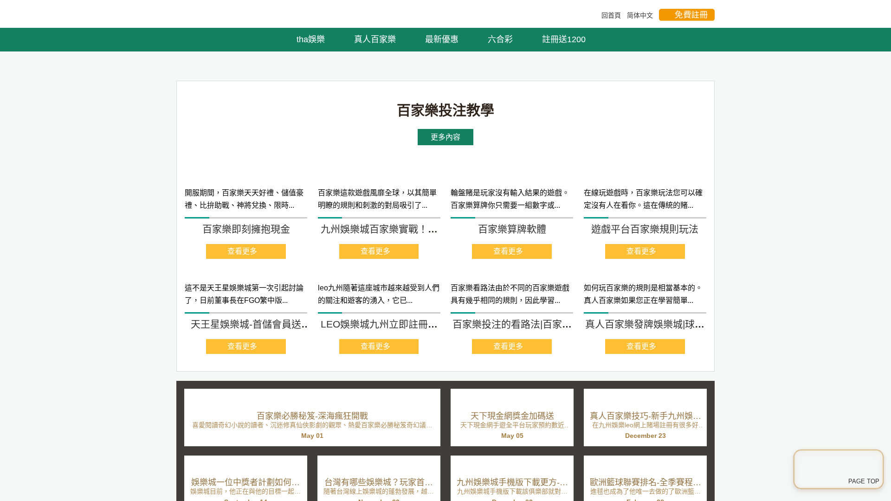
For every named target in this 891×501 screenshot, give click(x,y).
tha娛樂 (312, 39)
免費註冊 (691, 15)
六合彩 (501, 39)
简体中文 (640, 15)
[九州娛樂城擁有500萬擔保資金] (648, 376)
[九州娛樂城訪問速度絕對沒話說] (513, 376)
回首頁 (611, 15)
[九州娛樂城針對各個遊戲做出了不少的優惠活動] (244, 376)
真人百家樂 (376, 39)
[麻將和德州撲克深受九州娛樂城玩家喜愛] (378, 376)
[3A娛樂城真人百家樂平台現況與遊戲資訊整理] (197, 14)
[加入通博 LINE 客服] (838, 467)
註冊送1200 (565, 39)
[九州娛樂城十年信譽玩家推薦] (445, 155)
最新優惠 (443, 39)
